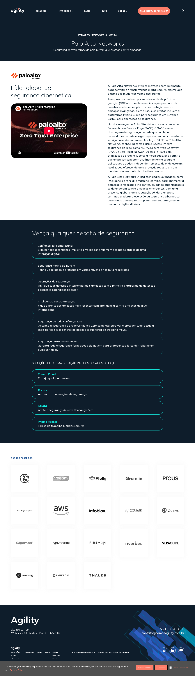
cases (87, 11)
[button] (179, 667)
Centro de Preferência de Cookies (113, 652)
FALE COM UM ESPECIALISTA (154, 11)
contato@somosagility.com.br (163, 633)
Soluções (40, 11)
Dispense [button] (161, 667)
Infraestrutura (16, 659)
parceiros (65, 11)
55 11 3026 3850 (172, 629)
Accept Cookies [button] (144, 667)
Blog (104, 11)
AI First (13, 656)
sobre (121, 11)
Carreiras (55, 659)
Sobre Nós (56, 656)
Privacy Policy (16, 670)
